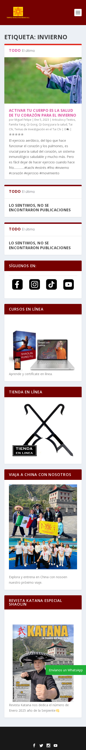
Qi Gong (32, 124)
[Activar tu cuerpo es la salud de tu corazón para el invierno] (43, 80)
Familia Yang (17, 124)
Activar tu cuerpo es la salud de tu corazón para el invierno (42, 113)
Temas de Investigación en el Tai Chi (37, 129)
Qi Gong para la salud (53, 124)
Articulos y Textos (63, 120)
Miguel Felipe (22, 120)
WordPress (43, 738)
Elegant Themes (39, 733)
